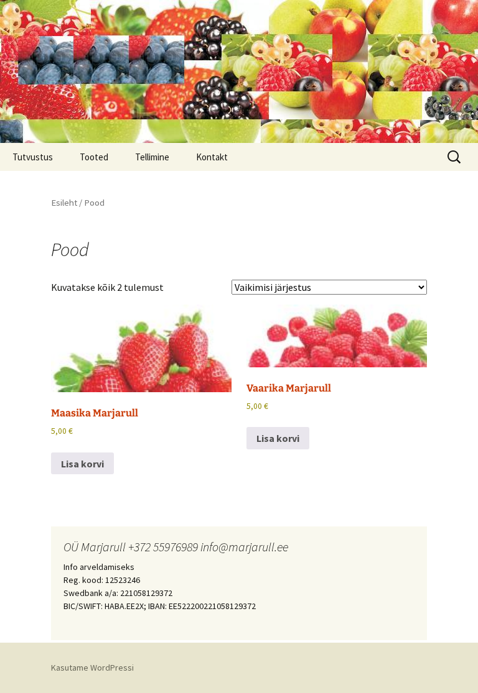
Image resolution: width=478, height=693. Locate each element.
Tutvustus (32, 157)
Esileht (64, 202)
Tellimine (152, 157)
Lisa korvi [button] (82, 463)
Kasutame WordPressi (92, 667)
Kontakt (212, 157)
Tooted (94, 157)
